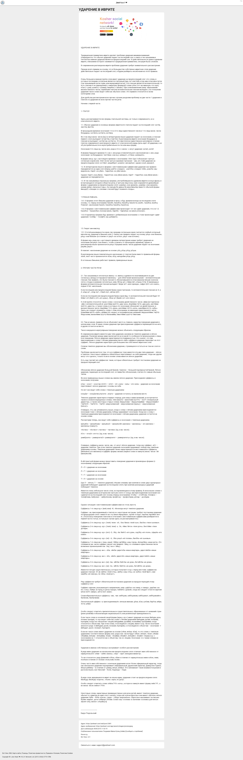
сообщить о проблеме (134, 731)
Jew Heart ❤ (15, 757)
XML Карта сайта (15, 753)
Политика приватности (36, 753)
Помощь (25, 753)
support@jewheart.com (105, 745)
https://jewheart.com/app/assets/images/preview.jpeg (114, 726)
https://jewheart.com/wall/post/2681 (98, 724)
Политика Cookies (66, 753)
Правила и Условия (52, 753)
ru (86, 734)
